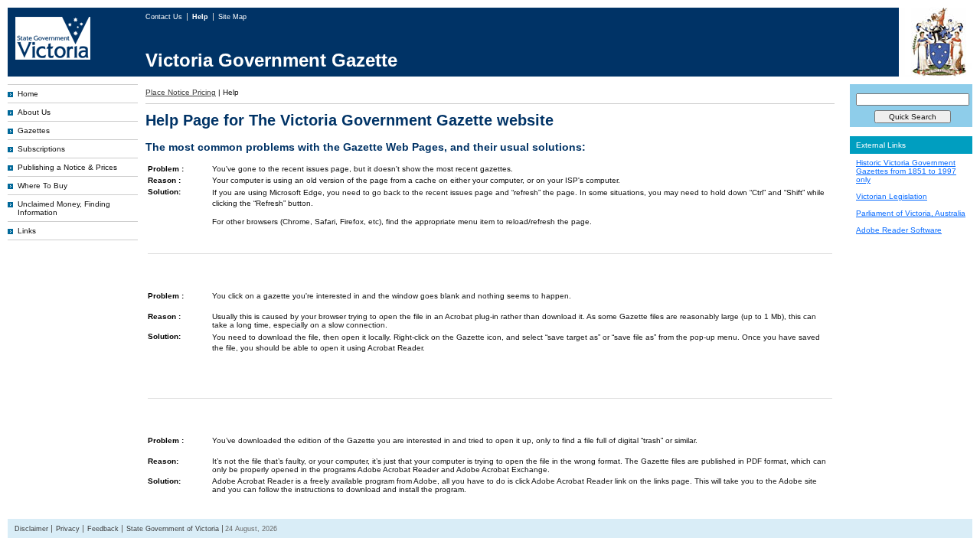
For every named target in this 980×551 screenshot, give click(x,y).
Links (27, 231)
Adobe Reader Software (899, 230)
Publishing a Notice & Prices (67, 167)
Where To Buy (42, 185)
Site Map (232, 17)
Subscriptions (41, 149)
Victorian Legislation (891, 196)
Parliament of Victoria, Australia (910, 213)
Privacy (68, 529)
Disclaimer (31, 529)
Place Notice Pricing (180, 92)
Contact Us (165, 17)
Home (28, 94)
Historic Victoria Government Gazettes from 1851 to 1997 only (906, 171)
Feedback (103, 529)
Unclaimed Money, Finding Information (64, 208)
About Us (34, 112)
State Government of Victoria (172, 529)
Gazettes (34, 130)
